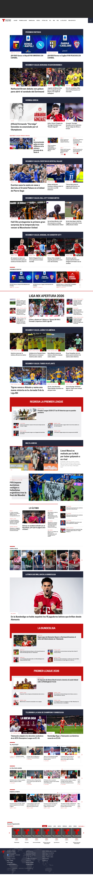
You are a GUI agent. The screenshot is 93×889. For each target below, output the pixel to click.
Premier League (23, 20)
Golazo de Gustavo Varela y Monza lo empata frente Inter (64, 141)
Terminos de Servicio (11, 858)
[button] (33, 516)
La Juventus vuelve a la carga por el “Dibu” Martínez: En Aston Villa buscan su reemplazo (66, 702)
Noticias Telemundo (29, 862)
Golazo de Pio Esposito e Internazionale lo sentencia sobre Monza (65, 151)
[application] (33, 516)
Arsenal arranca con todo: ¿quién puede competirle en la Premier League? (17, 805)
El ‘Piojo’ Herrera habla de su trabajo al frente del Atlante (33, 757)
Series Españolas (45, 858)
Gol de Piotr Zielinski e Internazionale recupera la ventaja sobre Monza (78, 141)
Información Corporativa (11, 864)
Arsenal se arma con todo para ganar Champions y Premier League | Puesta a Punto (50, 805)
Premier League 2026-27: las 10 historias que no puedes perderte (57, 411)
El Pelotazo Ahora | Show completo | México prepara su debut (17, 780)
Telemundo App (45, 860)
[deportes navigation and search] (90, 20)
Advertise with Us (29, 851)
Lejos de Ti (28, 860)
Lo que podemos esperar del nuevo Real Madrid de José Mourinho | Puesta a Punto (33, 805)
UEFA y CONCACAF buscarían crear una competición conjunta (74, 522)
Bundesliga (32, 20)
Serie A (38, 20)
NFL (50, 20)
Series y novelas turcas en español (49, 851)
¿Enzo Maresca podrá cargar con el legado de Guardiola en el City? (32, 433)
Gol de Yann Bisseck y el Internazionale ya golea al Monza (78, 150)
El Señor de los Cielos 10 (31, 858)
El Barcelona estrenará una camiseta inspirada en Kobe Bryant (74, 508)
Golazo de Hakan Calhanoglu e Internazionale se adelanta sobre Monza (52, 148)
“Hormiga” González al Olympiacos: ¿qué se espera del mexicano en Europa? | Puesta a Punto (68, 805)
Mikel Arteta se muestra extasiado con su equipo (31, 701)
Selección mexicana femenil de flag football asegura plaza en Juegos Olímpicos (74, 530)
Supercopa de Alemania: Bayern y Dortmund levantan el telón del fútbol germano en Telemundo (32, 651)
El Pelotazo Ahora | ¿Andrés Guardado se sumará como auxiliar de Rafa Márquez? (51, 781)
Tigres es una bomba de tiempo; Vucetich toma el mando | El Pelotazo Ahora (51, 758)
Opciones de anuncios (11, 851)
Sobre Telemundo (10, 860)
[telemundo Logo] (3, 852)
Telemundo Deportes (29, 864)
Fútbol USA (45, 20)
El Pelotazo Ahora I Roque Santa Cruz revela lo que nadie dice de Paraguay (34, 781)
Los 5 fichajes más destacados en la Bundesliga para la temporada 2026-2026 (32, 659)
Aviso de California (11, 856)
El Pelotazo (64, 20)
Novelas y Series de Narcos (47, 856)
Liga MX (15, 20)
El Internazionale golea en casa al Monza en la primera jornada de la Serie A (39, 146)
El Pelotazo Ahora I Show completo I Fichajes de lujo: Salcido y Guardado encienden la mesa (68, 781)
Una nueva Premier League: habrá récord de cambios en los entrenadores (66, 425)
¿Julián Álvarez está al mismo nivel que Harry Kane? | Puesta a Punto (66, 651)
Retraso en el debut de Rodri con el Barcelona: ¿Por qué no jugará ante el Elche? (31, 513)
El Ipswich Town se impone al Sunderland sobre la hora (32, 694)
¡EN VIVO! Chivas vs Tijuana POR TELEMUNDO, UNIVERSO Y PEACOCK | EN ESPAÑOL (66, 285)
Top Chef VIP (28, 856)
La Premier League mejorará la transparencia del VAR (66, 432)
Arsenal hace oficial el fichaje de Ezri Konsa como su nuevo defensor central (65, 694)
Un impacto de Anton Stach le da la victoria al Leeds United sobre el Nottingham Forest (58, 681)
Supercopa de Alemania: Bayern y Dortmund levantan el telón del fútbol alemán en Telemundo (57, 638)
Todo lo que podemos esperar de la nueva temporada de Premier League (32, 425)
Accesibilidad (9, 862)
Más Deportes (72, 20)
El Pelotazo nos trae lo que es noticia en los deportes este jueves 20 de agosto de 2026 (67, 758)
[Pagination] (79, 270)
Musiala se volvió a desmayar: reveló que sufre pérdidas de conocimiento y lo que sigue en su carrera (66, 659)
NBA (54, 20)
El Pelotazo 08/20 (17, 756)
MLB (58, 20)
